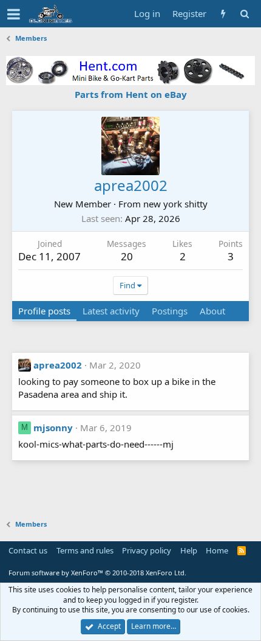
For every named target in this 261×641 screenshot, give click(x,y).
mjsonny (53, 427)
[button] (13, 14)
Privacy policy (146, 550)
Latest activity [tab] (111, 311)
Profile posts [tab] (44, 311)
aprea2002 (57, 365)
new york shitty (175, 204)
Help (188, 550)
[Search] (244, 13)
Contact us (27, 550)
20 (127, 256)
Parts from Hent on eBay (131, 94)
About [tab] (212, 311)
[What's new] (223, 13)
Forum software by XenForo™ (97, 572)
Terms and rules (85, 550)
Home (217, 550)
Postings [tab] (170, 311)
